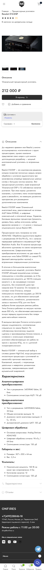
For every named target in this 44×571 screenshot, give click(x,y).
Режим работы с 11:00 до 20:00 (20, 527)
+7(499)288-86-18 (12, 516)
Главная (5, 11)
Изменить (8, 118)
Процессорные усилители (23, 11)
